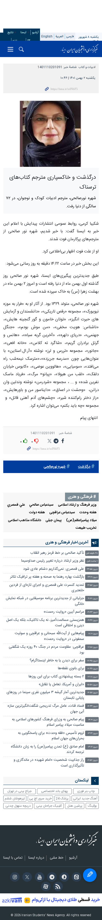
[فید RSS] (57, 887)
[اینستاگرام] (14, 878)
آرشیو (35, 32)
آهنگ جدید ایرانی (85, 798)
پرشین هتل (74, 806)
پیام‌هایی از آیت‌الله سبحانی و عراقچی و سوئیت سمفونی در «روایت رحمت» (49, 636)
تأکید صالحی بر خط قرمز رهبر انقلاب (57, 553)
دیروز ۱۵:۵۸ (92, 685)
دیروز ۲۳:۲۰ (93, 577)
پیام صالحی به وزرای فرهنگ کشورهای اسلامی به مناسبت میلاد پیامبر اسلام (48, 722)
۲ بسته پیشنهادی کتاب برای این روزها (56, 677)
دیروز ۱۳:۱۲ (93, 747)
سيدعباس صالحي (41, 505)
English (46, 36)
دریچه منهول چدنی (18, 806)
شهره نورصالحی (55, 467)
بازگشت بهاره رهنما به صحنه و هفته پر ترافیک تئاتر (47, 577)
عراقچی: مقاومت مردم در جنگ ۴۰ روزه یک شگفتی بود (46, 649)
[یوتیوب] (38, 878)
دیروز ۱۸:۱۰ (93, 634)
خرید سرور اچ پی (40, 798)
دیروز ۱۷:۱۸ (93, 677)
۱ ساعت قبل (92, 561)
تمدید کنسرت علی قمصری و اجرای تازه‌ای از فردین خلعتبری (46, 587)
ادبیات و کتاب (87, 67)
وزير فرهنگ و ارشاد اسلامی (77, 505)
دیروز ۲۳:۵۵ (92, 569)
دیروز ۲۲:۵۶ (92, 585)
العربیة (59, 36)
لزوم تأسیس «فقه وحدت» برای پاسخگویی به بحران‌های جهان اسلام (51, 735)
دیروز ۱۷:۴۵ (92, 661)
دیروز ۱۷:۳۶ (92, 669)
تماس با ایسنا (13, 858)
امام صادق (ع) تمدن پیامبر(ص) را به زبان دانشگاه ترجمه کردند (47, 749)
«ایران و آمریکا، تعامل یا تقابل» (61, 684)
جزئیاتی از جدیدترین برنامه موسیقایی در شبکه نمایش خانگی (45, 601)
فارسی (70, 36)
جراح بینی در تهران (19, 791)
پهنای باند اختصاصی (54, 791)
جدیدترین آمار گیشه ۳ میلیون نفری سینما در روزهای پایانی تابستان (45, 695)
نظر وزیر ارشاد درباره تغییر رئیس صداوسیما (52, 561)
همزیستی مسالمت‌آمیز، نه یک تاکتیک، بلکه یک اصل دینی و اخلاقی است (45, 622)
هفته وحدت (88, 512)
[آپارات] (44, 887)
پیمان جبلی (53, 520)
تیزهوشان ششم (15, 798)
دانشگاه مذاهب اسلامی (24, 520)
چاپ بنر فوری (86, 791)
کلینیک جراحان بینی (49, 806)
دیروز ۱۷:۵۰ (93, 647)
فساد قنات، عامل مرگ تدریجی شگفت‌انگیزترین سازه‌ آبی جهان (46, 708)
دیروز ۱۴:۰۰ (93, 720)
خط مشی (56, 858)
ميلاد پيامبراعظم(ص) (81, 520)
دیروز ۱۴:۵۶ (92, 692)
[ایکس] (26, 878)
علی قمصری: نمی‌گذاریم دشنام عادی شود (53, 569)
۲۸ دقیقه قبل (92, 553)
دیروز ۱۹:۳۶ (93, 620)
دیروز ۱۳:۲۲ (93, 733)
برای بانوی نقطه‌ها (71, 668)
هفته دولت (37, 512)
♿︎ (90, 875)
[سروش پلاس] (63, 878)
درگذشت (84, 467)
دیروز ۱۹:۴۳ (92, 612)
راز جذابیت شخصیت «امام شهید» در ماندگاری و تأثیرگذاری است (49, 762)
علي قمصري (16, 505)
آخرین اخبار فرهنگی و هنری (66, 542)
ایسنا (80, 49)
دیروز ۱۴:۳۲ (92, 706)
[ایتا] (75, 878)
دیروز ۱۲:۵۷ (92, 760)
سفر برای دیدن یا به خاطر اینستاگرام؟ (57, 661)
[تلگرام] (51, 878)
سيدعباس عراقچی (62, 512)
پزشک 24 (62, 798)
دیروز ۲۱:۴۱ (93, 598)
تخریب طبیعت (86, 528)
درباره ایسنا (36, 858)
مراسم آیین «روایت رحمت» (64, 612)
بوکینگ (92, 806)
